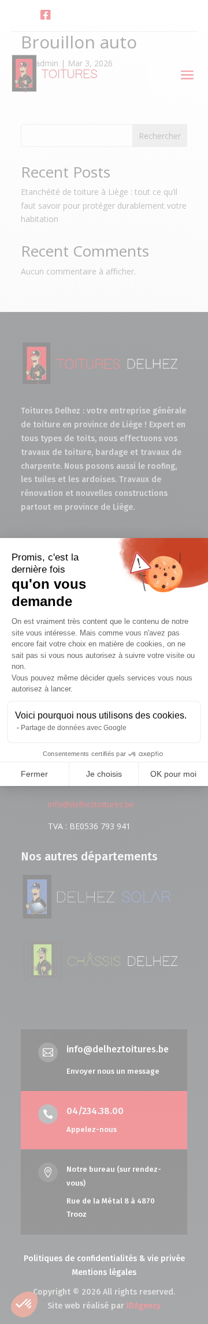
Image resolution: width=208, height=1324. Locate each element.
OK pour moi (173, 773)
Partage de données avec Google (74, 728)
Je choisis (104, 773)
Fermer (34, 773)
